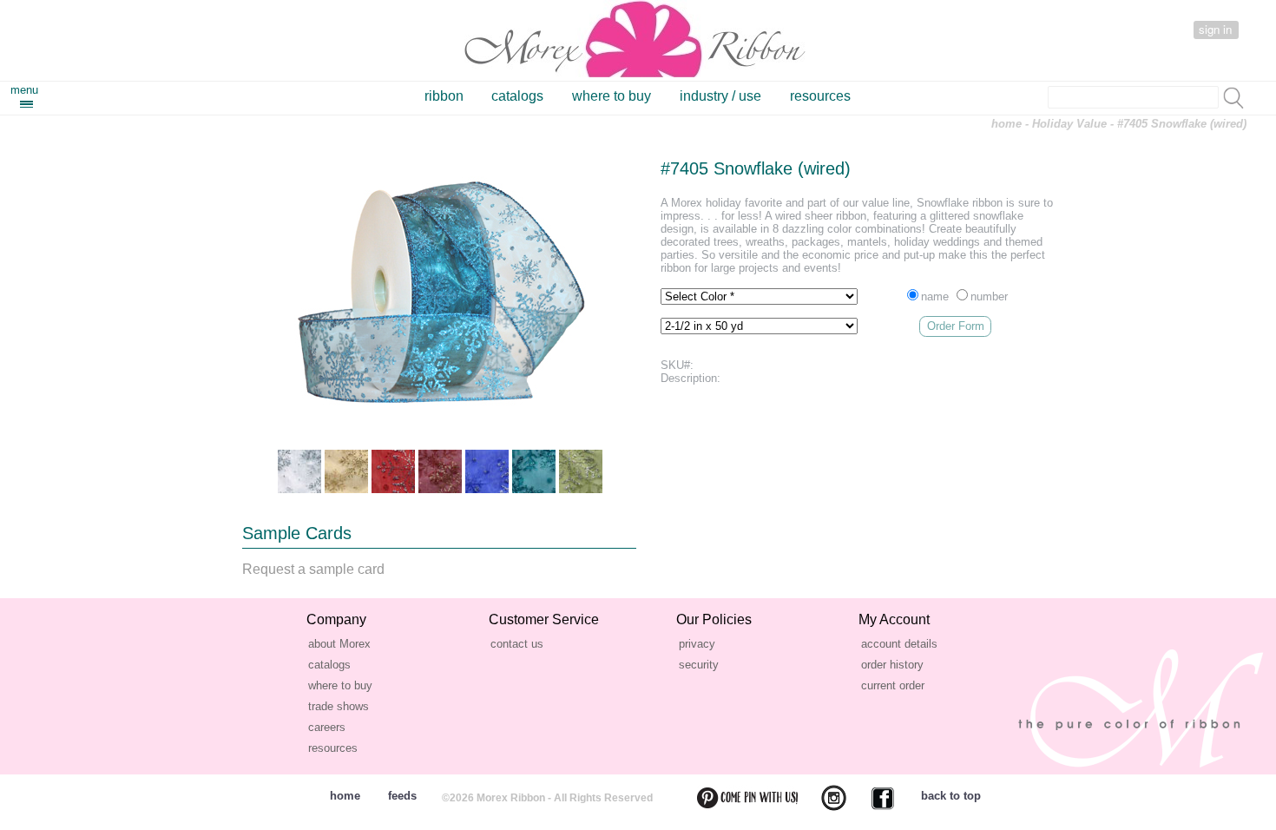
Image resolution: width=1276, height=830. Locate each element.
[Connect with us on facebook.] (872, 798)
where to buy (611, 96)
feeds (402, 795)
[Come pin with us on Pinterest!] (737, 798)
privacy (697, 643)
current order (892, 685)
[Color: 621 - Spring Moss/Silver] (580, 471)
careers (326, 727)
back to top (951, 795)
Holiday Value (1069, 123)
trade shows (338, 706)
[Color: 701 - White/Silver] (299, 471)
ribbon (444, 96)
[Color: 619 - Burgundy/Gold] (440, 471)
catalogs (517, 96)
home (1006, 123)
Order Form (955, 326)
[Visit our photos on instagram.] (823, 798)
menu (24, 89)
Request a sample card (313, 569)
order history (892, 664)
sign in (1215, 29)
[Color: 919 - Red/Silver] (393, 471)
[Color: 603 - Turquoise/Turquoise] (533, 471)
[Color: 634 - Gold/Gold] (346, 471)
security (699, 664)
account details (899, 643)
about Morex (339, 643)
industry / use (720, 96)
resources (820, 96)
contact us (516, 643)
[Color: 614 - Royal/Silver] (487, 471)
